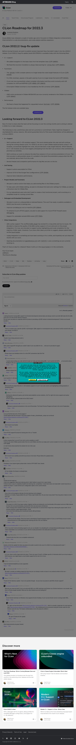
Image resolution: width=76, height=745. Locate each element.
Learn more (40, 369)
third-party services (27, 375)
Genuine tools (32, 732)
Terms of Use (46, 374)
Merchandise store (68, 739)
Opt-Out (48, 377)
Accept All (32, 379)
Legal (24, 732)
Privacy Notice (34, 374)
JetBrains (15, 741)
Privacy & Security (7, 732)
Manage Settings (42, 379)
